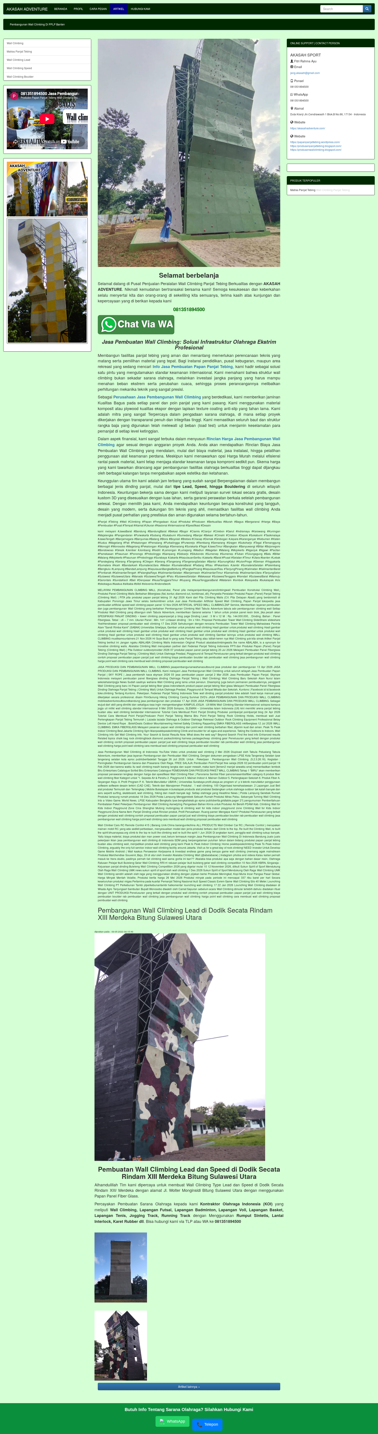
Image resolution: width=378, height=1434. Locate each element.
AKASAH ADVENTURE (27, 9)
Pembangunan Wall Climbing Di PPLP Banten (37, 24)
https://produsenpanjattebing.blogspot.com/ (315, 146)
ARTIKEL (118, 9)
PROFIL (78, 9)
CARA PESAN (98, 9)
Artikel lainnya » (189, 1386)
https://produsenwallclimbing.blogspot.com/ (315, 149)
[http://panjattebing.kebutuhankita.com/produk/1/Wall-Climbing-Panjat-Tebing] (47, 280)
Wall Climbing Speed (19, 68)
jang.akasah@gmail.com (305, 73)
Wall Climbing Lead (18, 59)
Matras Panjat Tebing (19, 51)
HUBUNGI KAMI (140, 9)
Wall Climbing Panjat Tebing (333, 190)
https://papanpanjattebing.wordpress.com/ (315, 142)
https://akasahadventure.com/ (307, 128)
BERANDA (60, 9)
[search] (367, 8)
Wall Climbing (15, 43)
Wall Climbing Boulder (20, 76)
